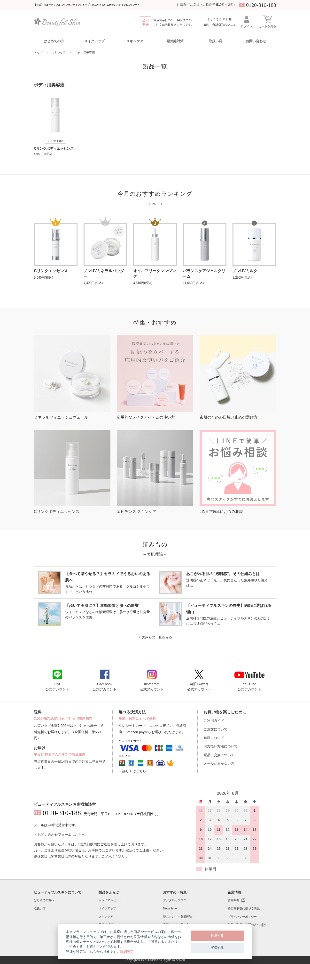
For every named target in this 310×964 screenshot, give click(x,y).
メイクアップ (107, 908)
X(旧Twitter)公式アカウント (199, 686)
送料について (214, 738)
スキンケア (58, 52)
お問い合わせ (256, 41)
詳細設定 (127, 952)
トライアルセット (110, 900)
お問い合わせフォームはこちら (61, 834)
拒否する (217, 947)
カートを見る (267, 26)
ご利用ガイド (214, 720)
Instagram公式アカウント (152, 686)
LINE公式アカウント (57, 686)
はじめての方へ (44, 900)
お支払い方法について (221, 746)
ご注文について (215, 729)
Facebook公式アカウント (104, 686)
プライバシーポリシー (242, 916)
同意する (217, 935)
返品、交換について (219, 755)
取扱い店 (215, 41)
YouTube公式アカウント (249, 686)
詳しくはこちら (134, 771)
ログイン (246, 26)
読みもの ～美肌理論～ (179, 916)
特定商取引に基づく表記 (244, 908)
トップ (38, 52)
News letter (170, 908)
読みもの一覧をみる (157, 637)
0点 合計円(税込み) (219, 25)
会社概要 (233, 900)
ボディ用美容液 (85, 52)
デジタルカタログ (174, 900)
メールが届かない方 (219, 763)
